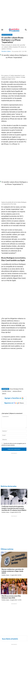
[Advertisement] (14, 14)
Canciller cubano (6, 391)
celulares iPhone (17, 391)
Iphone (4, 393)
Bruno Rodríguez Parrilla (16, 389)
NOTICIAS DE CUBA (7, 34)
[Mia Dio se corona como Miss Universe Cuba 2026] (14, 586)
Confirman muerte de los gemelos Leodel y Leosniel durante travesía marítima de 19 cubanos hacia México (14, 508)
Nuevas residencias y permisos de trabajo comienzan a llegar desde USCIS (12, 571)
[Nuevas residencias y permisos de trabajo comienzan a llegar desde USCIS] (14, 560)
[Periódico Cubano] (14, 29)
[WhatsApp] (11, 407)
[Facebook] (8, 407)
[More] (26, 407)
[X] (15, 407)
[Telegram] (22, 407)
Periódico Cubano (6, 51)
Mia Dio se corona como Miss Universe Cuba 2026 (11, 597)
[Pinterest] (18, 407)
